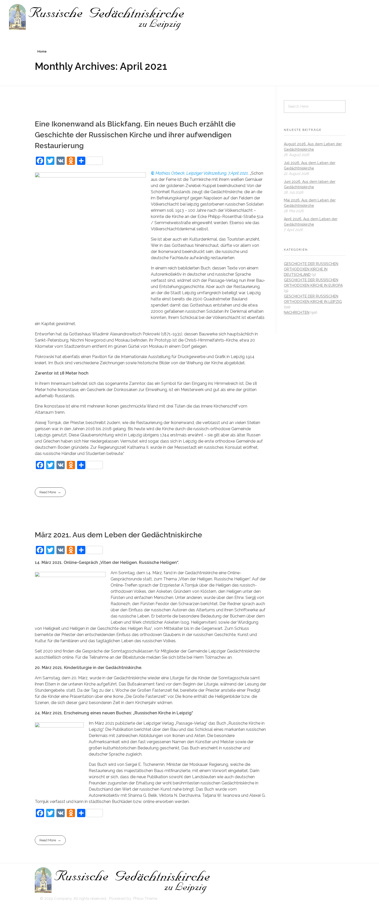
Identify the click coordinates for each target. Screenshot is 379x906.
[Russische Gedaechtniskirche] (97, 17)
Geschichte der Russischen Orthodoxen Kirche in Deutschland (311, 269)
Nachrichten (296, 312)
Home (42, 51)
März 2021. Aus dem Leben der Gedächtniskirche (118, 535)
